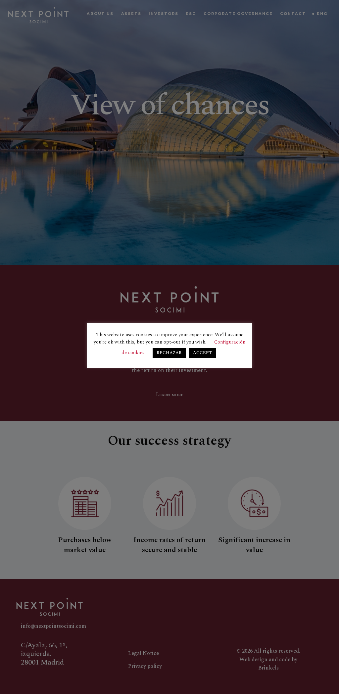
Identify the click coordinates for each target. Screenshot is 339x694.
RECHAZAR (169, 352)
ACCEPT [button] (202, 352)
